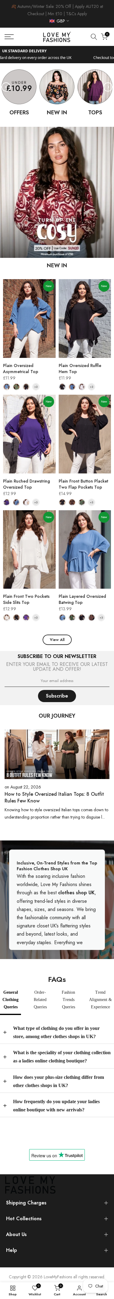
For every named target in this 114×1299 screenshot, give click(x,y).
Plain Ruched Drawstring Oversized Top (26, 484)
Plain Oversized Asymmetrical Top (20, 368)
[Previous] (6, 87)
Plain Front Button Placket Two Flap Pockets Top (83, 484)
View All (57, 640)
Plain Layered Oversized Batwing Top (82, 599)
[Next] (107, 87)
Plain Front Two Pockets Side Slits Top (26, 599)
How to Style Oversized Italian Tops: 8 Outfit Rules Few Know (54, 797)
